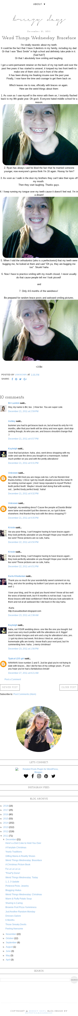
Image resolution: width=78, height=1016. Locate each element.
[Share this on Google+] (25, 379)
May (8, 955)
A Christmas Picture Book (17, 864)
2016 (6, 814)
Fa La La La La (12, 869)
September (11, 942)
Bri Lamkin (13, 403)
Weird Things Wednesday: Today (21, 877)
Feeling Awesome (14, 928)
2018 (6, 806)
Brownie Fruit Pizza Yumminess (20, 907)
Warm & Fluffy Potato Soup (18, 898)
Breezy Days (37, 1011)
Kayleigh (12, 448)
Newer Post (10, 687)
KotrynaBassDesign (39, 1013)
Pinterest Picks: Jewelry (17, 886)
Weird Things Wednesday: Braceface (23, 860)
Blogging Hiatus (13, 890)
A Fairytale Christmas (15, 847)
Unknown (13, 473)
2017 (6, 810)
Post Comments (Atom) (24, 694)
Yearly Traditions (13, 851)
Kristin (11, 527)
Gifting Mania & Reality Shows (20, 856)
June (8, 951)
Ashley (11, 421)
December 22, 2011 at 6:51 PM (23, 566)
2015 (6, 818)
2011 (6, 836)
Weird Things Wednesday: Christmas (23, 894)
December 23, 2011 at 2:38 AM (23, 615)
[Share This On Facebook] (12, 379)
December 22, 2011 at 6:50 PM (23, 542)
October (10, 938)
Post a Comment (13, 679)
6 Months (10, 920)
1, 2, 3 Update (12, 881)
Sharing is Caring (14, 903)
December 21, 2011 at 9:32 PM (23, 493)
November (11, 934)
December (11, 839)
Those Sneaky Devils (15, 924)
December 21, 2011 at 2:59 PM (23, 411)
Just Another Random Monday (20, 911)
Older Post (68, 687)
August (9, 947)
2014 (6, 823)
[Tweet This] (20, 379)
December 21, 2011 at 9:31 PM (23, 463)
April (8, 959)
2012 (6, 831)
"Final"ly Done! (12, 873)
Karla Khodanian (16, 576)
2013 (6, 827)
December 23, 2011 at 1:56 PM (23, 648)
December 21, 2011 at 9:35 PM (23, 518)
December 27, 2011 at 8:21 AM (23, 673)
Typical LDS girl (16, 658)
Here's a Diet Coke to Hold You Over (23, 843)
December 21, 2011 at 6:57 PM (23, 438)
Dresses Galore (13, 916)
